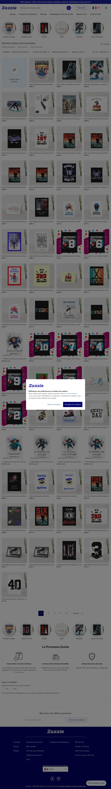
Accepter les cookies (73, 404)
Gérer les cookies (53, 404)
